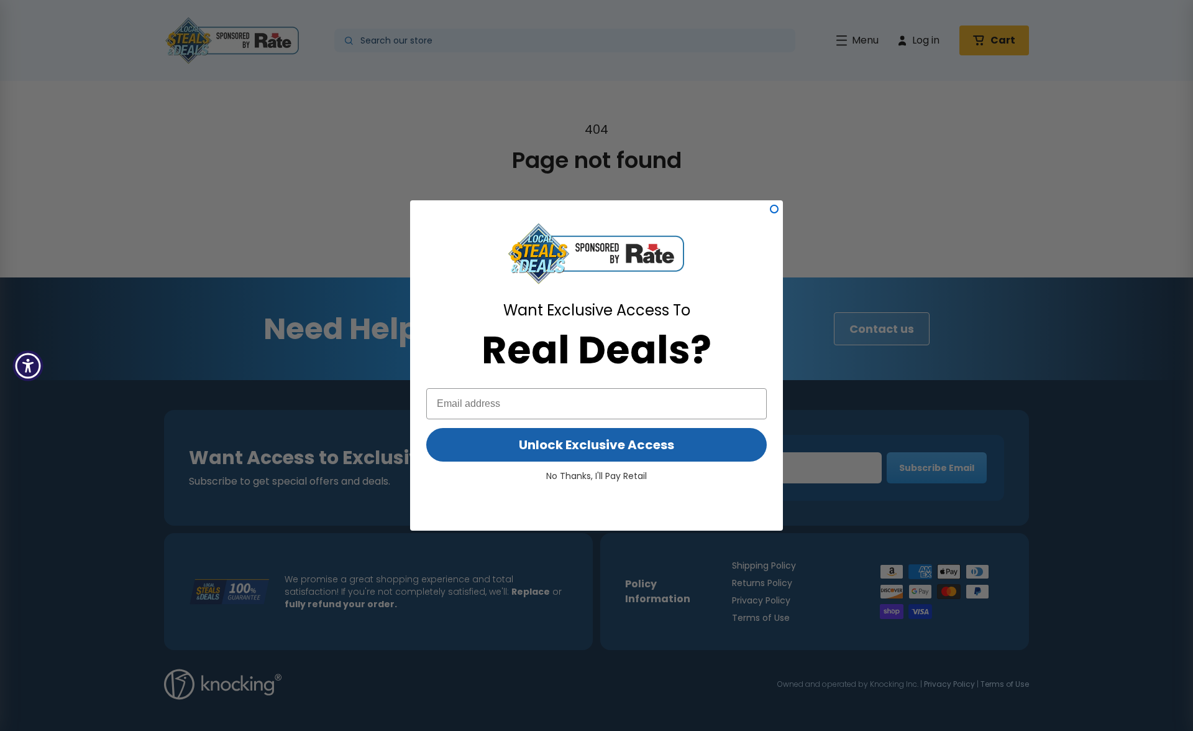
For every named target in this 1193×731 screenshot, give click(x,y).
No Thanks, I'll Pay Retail (596, 476)
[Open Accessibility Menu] (27, 365)
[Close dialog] (774, 209)
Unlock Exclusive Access (596, 445)
